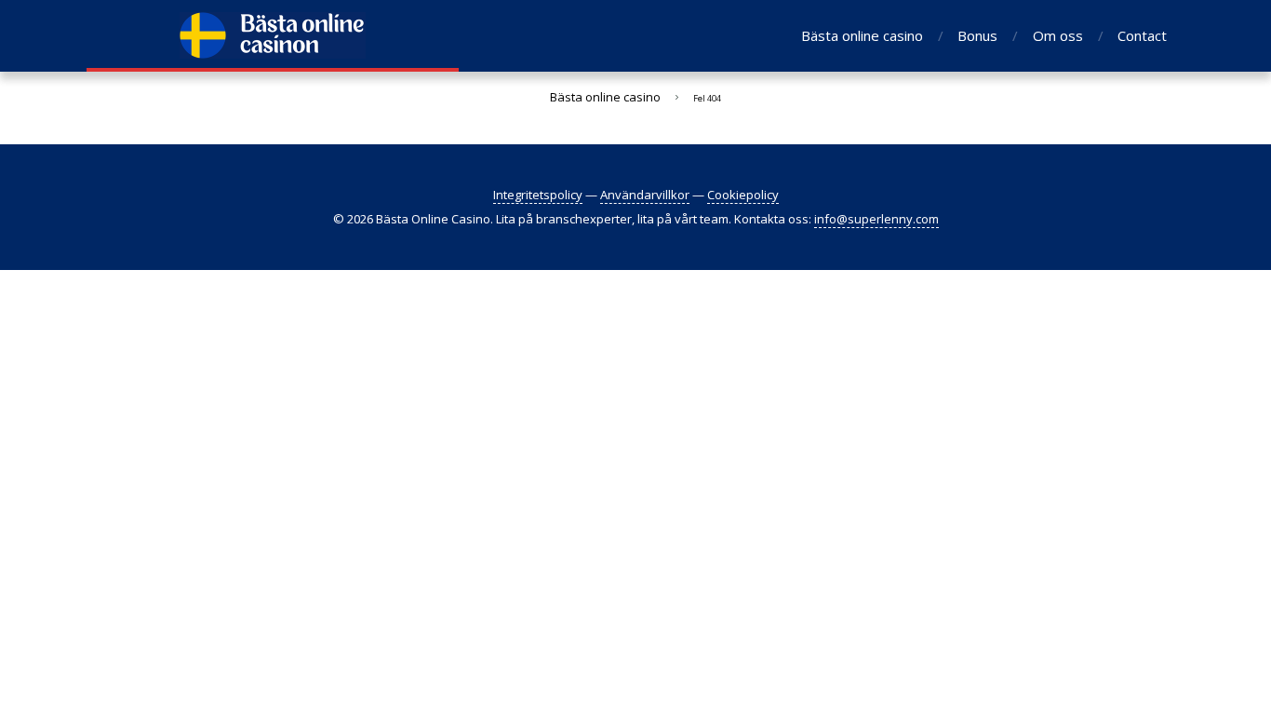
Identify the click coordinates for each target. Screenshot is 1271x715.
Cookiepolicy (743, 194)
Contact (1142, 35)
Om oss (1058, 35)
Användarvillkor (644, 194)
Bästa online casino (862, 35)
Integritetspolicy (537, 194)
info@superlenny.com (876, 218)
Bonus (977, 35)
